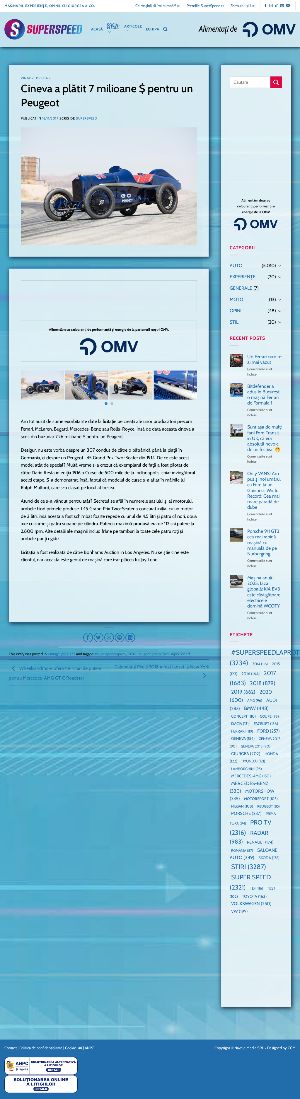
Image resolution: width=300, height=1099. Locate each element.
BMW (256, 708)
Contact (10, 1047)
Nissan (242, 806)
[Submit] (276, 82)
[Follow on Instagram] (271, 6)
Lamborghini (246, 769)
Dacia (240, 723)
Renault (260, 842)
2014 (260, 664)
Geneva (243, 738)
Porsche (246, 813)
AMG (254, 700)
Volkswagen (251, 903)
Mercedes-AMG (251, 776)
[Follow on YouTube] (288, 6)
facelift (266, 723)
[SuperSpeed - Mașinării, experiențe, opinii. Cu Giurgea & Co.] (43, 29)
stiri (166, 654)
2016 (250, 673)
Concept (243, 716)
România (242, 850)
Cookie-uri (73, 1047)
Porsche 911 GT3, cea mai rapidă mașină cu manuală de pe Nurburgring (263, 542)
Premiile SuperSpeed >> (205, 6)
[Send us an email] (282, 6)
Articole (133, 26)
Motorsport (261, 798)
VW (239, 911)
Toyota (254, 896)
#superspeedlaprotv (110, 654)
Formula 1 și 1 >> (243, 6)
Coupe (269, 716)
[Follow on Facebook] (265, 6)
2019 (243, 692)
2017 (132, 654)
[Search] (165, 29)
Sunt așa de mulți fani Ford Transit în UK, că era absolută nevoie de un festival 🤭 (264, 438)
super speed (180, 654)
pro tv (156, 654)
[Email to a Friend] (109, 637)
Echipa (152, 29)
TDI (256, 888)
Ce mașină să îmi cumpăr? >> (157, 6)
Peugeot (144, 654)
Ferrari (242, 731)
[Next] (186, 390)
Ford (268, 731)
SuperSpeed (86, 118)
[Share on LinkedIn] (130, 637)
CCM (292, 1047)
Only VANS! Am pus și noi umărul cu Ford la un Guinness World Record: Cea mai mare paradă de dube (264, 490)
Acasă (97, 29)
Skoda (268, 857)
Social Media (113, 26)
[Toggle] (279, 265)
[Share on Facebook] (88, 637)
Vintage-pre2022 (36, 78)
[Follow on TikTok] (276, 6)
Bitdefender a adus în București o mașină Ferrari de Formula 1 (263, 394)
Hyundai (253, 761)
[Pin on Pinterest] (120, 637)
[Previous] (31, 390)
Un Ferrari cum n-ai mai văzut (264, 359)
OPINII (236, 310)
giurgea (245, 753)
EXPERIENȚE (242, 276)
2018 (262, 683)
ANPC (89, 1047)
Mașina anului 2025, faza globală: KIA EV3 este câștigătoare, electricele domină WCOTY (264, 592)
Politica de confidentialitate (40, 1047)
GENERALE (241, 288)
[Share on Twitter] (98, 637)
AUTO (236, 265)
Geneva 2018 (255, 746)
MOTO (236, 299)
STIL (234, 322)
